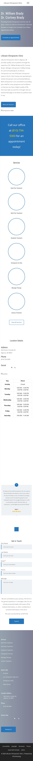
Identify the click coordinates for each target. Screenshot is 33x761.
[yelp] (8, 368)
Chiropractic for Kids (7, 654)
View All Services (16, 322)
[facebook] (5, 368)
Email (3, 561)
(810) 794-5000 (7, 706)
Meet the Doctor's (8, 104)
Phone (3, 570)
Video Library (6, 684)
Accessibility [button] (6, 746)
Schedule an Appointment (10, 37)
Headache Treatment (7, 650)
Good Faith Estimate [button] (13, 750)
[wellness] (15, 368)
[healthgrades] (12, 368)
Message (4, 578)
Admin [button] (23, 750)
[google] (2, 368)
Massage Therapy (6, 657)
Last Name (4, 552)
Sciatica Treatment (6, 661)
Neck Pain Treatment (7, 646)
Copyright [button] (14, 746)
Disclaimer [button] (22, 746)
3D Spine (5, 673)
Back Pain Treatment (7, 643)
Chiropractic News (8, 680)
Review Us (8, 729)
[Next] (16, 529)
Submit (16, 621)
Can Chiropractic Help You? (10, 677)
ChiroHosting (16, 756)
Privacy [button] (29, 746)
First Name (4, 543)
